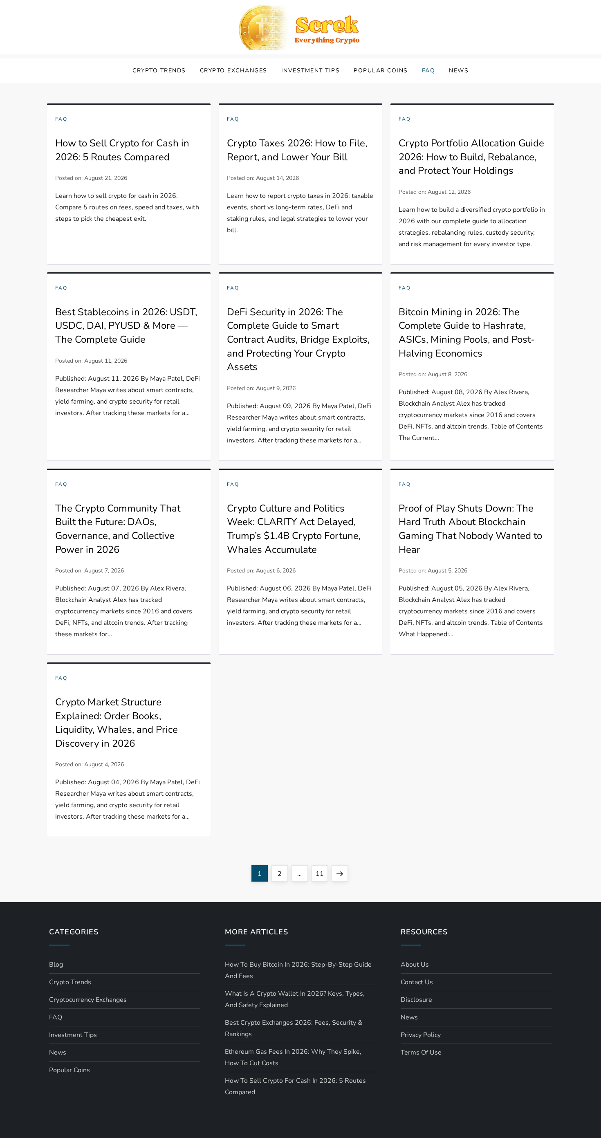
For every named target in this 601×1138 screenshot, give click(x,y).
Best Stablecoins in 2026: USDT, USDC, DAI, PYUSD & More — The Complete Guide (126, 325)
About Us (415, 964)
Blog (56, 964)
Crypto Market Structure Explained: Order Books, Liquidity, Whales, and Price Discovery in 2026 (116, 723)
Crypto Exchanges (233, 70)
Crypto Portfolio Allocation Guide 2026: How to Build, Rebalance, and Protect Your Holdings (471, 157)
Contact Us (417, 982)
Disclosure (416, 999)
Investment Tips (310, 70)
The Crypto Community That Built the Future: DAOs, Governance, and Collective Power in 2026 (117, 529)
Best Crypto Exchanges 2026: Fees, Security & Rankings (293, 1028)
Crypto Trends (159, 70)
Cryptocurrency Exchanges (88, 999)
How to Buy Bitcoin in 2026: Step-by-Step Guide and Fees (298, 970)
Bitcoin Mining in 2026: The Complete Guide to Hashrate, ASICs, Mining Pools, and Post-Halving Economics (467, 332)
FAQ (428, 70)
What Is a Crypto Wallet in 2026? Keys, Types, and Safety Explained (295, 999)
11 (321, 873)
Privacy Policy (421, 1034)
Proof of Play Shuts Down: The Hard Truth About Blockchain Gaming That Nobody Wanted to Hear (470, 529)
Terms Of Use (421, 1052)
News (459, 70)
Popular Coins (381, 70)
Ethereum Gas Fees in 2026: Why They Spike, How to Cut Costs (293, 1057)
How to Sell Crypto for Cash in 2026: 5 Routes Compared (122, 150)
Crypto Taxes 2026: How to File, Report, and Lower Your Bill (297, 150)
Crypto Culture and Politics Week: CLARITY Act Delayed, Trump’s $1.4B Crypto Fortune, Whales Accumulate (294, 529)
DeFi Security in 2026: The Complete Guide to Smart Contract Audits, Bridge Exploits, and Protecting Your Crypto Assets (298, 339)
